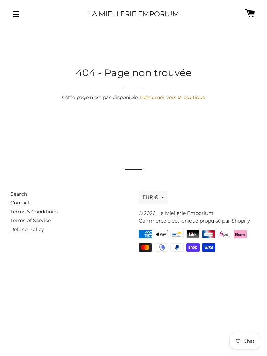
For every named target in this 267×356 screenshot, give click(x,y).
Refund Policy (27, 229)
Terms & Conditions (34, 212)
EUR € (150, 197)
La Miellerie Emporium (133, 14)
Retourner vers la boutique (172, 97)
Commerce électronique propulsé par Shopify (194, 221)
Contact (20, 203)
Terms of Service (30, 220)
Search (18, 194)
